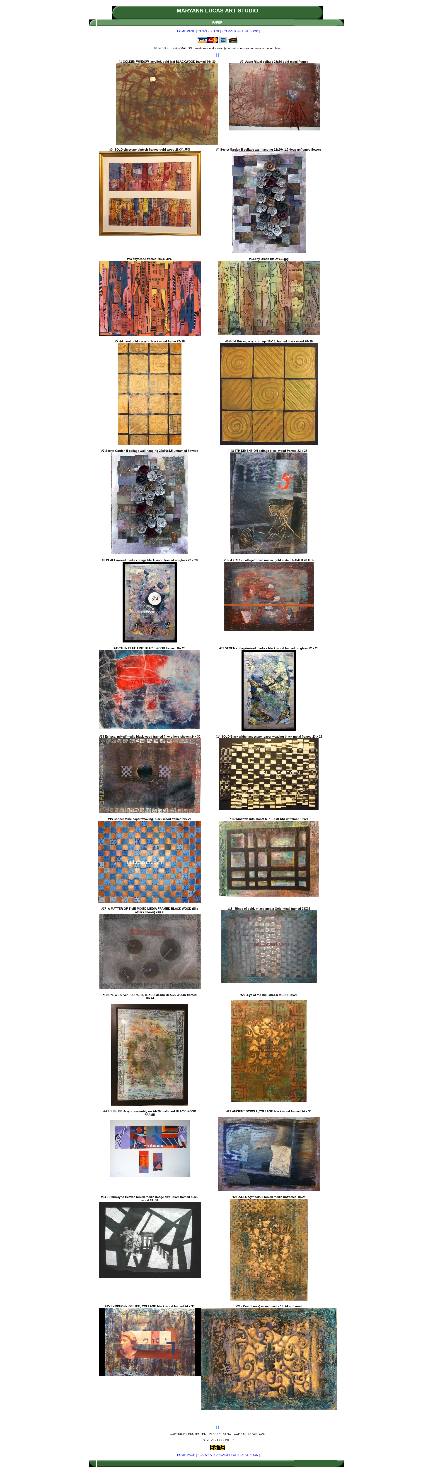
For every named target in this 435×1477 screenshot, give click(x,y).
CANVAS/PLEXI (208, 31)
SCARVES (229, 31)
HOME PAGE (186, 31)
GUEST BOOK (248, 31)
